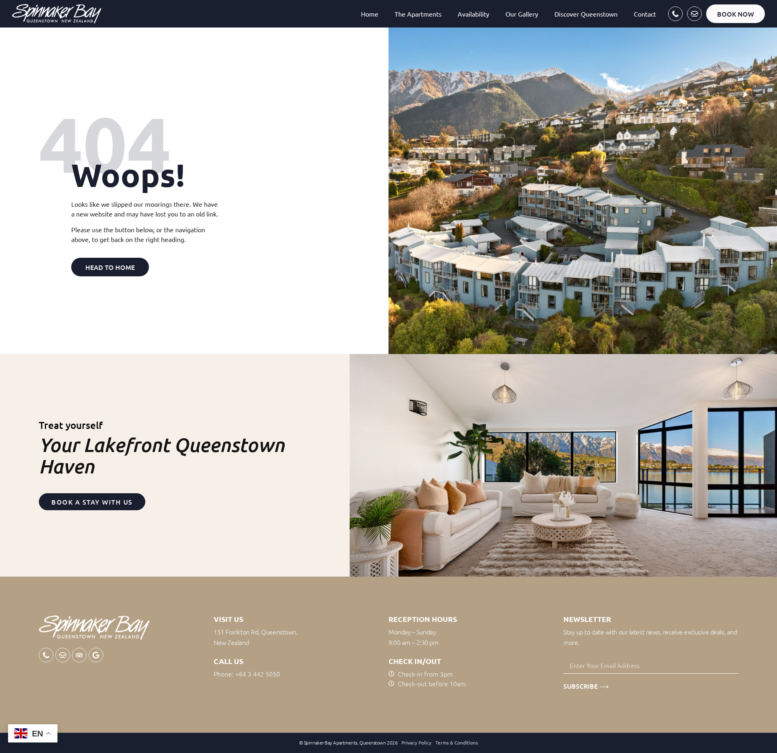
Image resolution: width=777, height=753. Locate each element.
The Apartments (418, 14)
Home (369, 14)
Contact (645, 14)
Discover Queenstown (586, 14)
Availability (473, 14)
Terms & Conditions (456, 742)
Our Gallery (521, 14)
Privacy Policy (416, 742)
